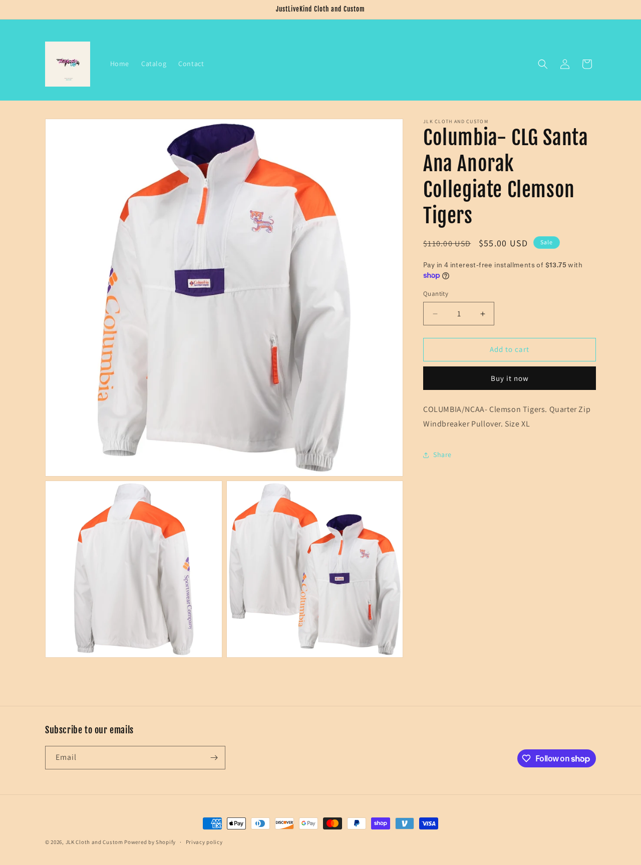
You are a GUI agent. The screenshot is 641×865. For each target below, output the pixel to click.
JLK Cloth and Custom (94, 841)
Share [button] (442, 454)
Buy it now (510, 378)
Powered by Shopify (150, 841)
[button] (543, 64)
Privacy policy (204, 841)
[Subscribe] (214, 757)
